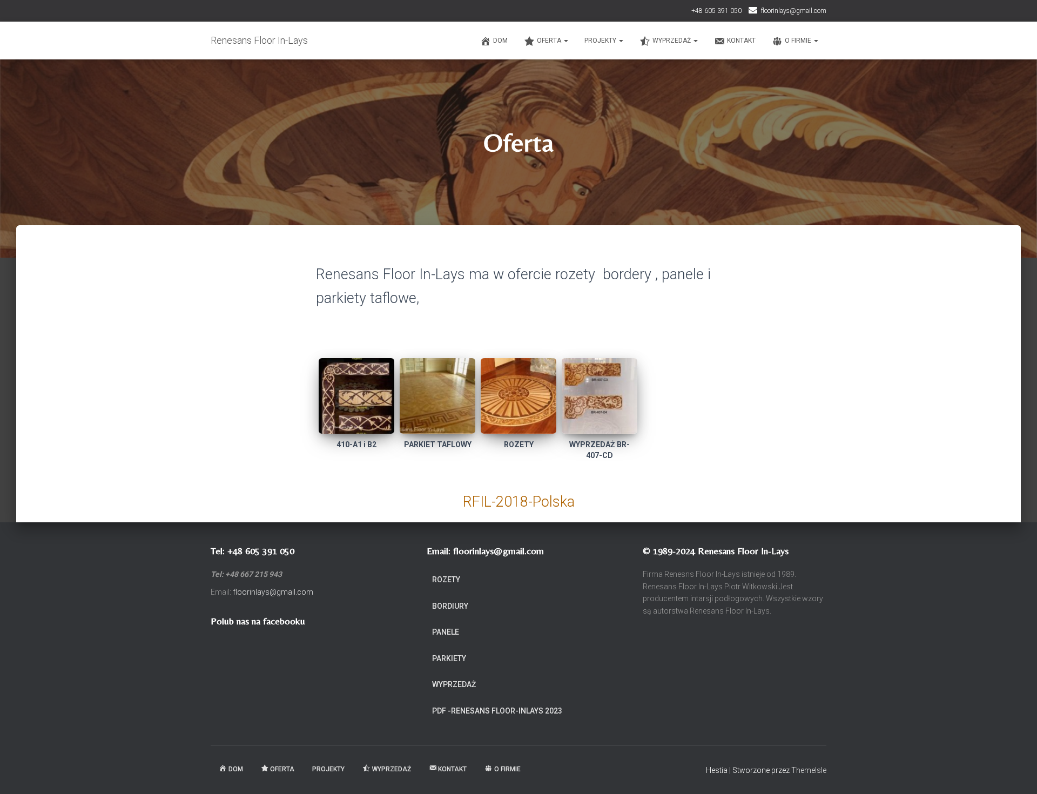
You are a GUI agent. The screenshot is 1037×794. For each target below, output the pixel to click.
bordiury (450, 606)
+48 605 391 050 (716, 11)
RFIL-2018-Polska (519, 501)
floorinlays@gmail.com (793, 11)
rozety (446, 579)
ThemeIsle (808, 770)
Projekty (601, 40)
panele (445, 632)
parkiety (449, 658)
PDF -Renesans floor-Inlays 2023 (497, 710)
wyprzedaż (454, 684)
